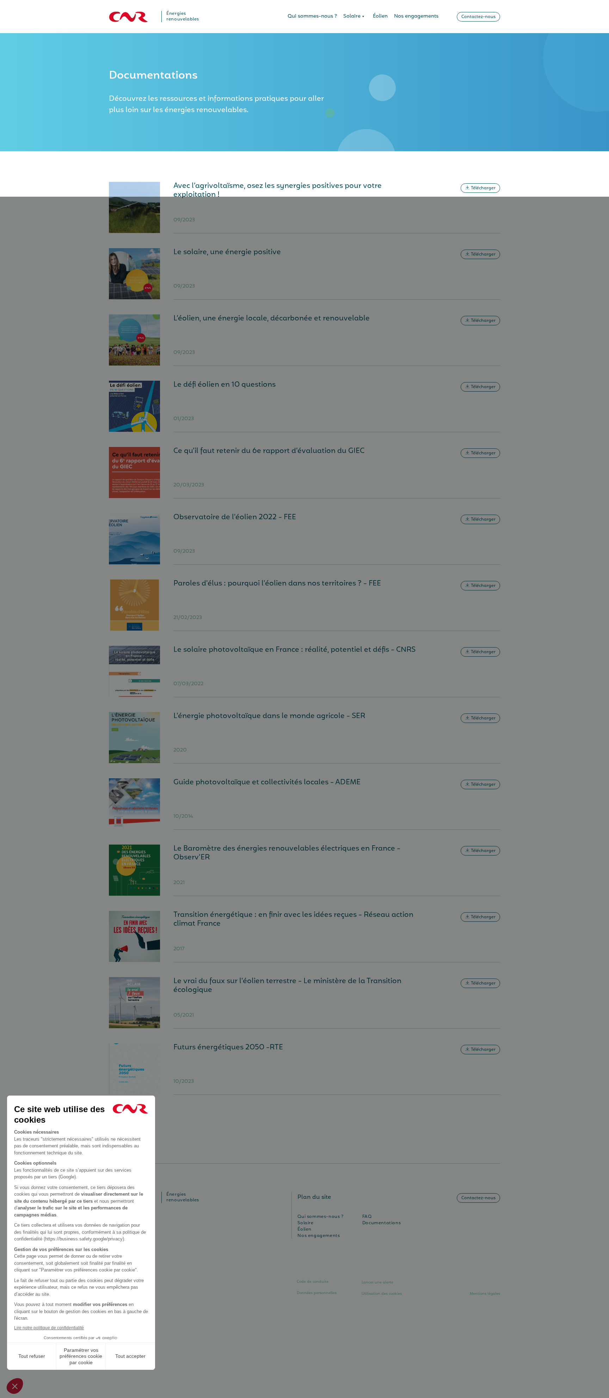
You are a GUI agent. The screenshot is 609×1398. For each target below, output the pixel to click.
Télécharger (483, 188)
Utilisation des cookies (382, 1293)
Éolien (380, 16)
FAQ (367, 1216)
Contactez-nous (478, 16)
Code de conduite (312, 1281)
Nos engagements (416, 16)
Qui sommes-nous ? (312, 16)
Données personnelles (317, 1293)
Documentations (381, 1223)
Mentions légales (485, 1293)
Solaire (352, 16)
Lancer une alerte (377, 1282)
